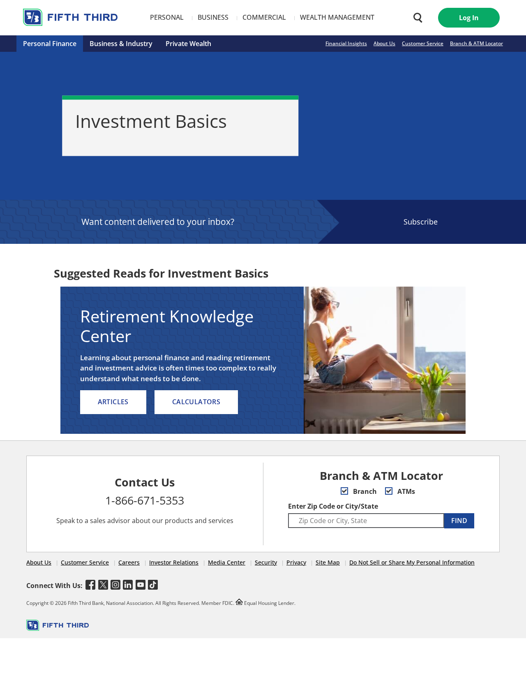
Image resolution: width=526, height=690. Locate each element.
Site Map (328, 562)
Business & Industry (121, 43)
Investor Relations (173, 562)
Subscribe (421, 222)
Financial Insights (346, 43)
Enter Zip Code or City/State (333, 506)
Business (213, 17)
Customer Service (422, 43)
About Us (384, 43)
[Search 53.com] (416, 18)
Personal (167, 17)
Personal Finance (49, 43)
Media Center (226, 562)
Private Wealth (188, 43)
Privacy (296, 562)
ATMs (405, 491)
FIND (459, 520)
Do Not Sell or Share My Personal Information (412, 562)
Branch (364, 491)
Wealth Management (337, 17)
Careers (129, 562)
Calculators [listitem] (196, 401)
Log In (469, 17)
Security (266, 562)
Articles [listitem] (113, 401)
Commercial (264, 17)
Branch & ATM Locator (476, 43)
